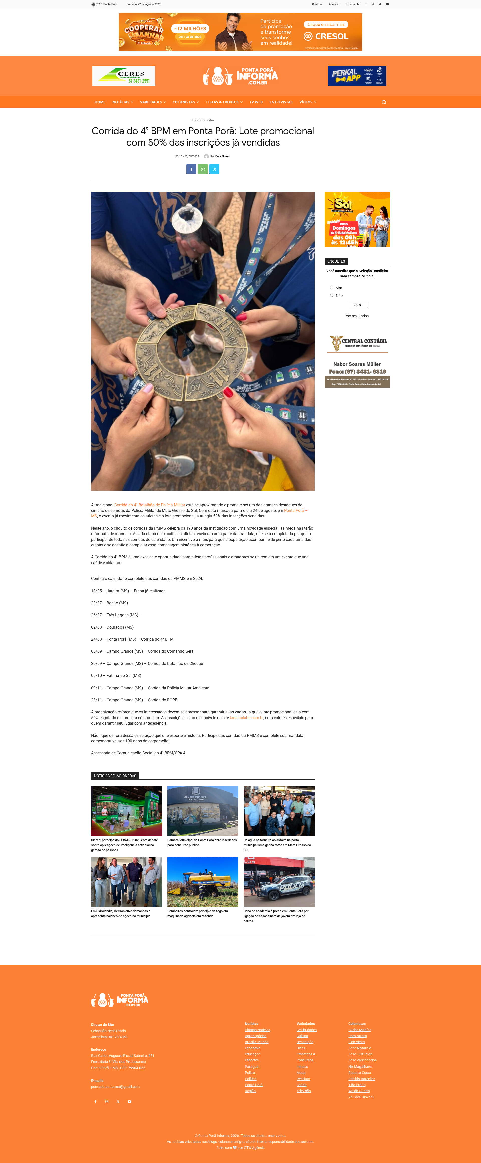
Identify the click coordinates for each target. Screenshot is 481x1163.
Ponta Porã (254, 1085)
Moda (301, 1073)
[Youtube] (387, 4)
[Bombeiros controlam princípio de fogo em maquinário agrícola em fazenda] (202, 882)
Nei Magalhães (360, 1066)
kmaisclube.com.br (246, 717)
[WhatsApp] (203, 169)
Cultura (302, 1036)
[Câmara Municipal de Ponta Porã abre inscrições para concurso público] (202, 811)
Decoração (305, 1042)
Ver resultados (357, 316)
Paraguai (252, 1066)
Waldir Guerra (359, 1091)
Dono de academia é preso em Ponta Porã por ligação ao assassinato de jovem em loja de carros (276, 916)
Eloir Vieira (356, 1042)
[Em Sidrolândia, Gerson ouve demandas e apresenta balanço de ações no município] (126, 882)
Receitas (303, 1079)
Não (339, 295)
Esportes (208, 120)
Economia (252, 1048)
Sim (339, 287)
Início (195, 120)
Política (250, 1079)
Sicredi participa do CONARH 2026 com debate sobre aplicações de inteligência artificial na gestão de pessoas (124, 845)
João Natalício (359, 1048)
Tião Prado (357, 1085)
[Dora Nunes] (207, 156)
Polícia (250, 1073)
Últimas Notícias (257, 1030)
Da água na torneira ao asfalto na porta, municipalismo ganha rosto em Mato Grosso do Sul (277, 845)
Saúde (301, 1085)
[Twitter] (380, 4)
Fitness (302, 1066)
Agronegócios (255, 1036)
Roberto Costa (359, 1073)
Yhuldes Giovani (360, 1097)
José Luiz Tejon (360, 1054)
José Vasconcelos (362, 1060)
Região (250, 1091)
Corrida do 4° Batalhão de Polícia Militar (149, 505)
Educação (252, 1054)
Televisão (304, 1091)
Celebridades (307, 1030)
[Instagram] (373, 4)
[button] (384, 102)
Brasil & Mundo (256, 1042)
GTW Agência (254, 1148)
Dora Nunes (222, 156)
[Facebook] (366, 4)
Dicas (301, 1048)
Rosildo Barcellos (361, 1079)
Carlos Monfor (359, 1030)
